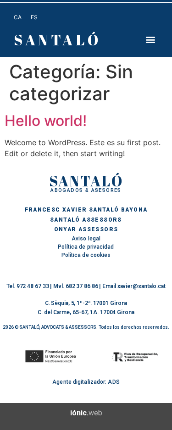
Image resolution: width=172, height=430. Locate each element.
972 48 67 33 (33, 286)
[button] (150, 39)
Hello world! (46, 121)
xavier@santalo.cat (141, 286)
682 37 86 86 (82, 286)
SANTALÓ (57, 39)
